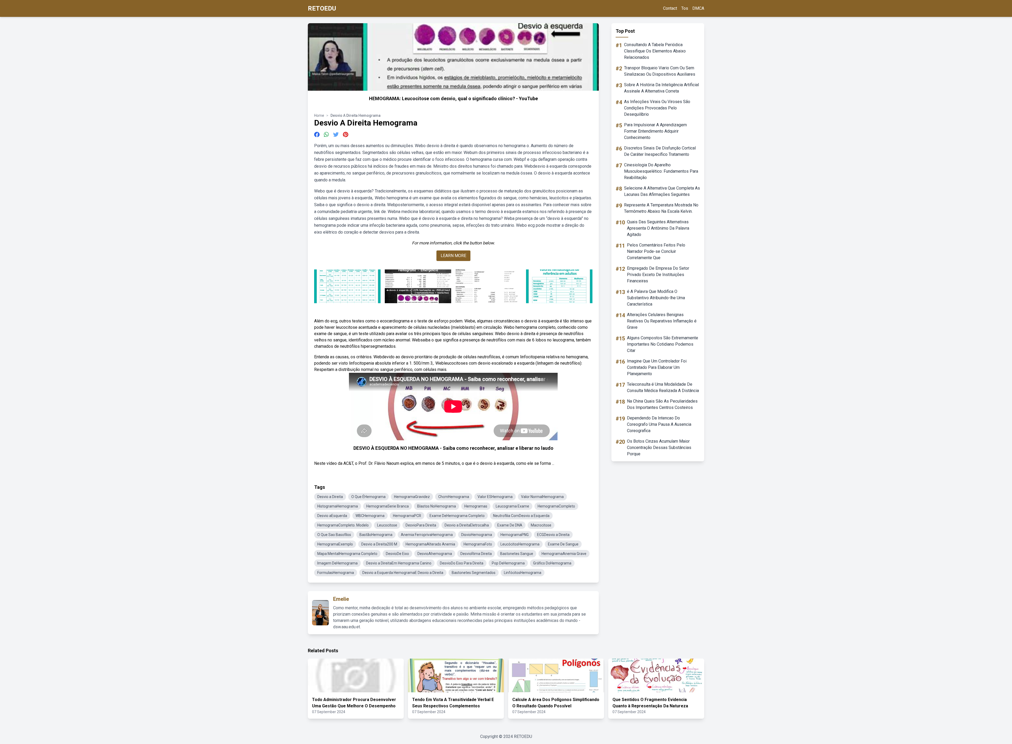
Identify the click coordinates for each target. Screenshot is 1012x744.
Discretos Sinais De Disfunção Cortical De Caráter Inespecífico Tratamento (660, 151)
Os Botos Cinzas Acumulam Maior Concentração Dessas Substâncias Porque (659, 447)
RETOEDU (322, 8)
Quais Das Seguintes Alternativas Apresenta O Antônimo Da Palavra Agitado (658, 228)
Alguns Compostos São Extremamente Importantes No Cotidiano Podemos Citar (662, 344)
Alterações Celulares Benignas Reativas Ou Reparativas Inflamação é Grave (662, 321)
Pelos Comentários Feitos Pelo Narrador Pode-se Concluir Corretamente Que (656, 251)
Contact (670, 8)
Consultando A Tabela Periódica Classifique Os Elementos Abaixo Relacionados (655, 51)
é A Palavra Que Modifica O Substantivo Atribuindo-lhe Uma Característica (656, 298)
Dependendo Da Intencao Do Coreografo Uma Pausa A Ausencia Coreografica (659, 424)
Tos (684, 8)
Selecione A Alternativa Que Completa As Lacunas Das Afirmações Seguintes (662, 191)
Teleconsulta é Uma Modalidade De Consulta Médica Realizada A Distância (663, 387)
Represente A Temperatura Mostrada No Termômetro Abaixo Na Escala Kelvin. (661, 208)
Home (319, 115)
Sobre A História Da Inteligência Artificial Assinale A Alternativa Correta (661, 88)
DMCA (698, 8)
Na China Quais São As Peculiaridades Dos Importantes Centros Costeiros (662, 404)
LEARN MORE (453, 255)
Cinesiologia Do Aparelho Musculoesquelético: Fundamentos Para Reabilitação (661, 171)
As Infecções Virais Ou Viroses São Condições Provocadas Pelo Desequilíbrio (657, 108)
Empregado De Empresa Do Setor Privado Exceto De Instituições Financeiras (658, 274)
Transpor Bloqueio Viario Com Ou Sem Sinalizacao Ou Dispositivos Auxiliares (659, 71)
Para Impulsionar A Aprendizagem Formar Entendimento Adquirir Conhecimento (655, 131)
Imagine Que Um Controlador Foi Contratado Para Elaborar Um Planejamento (657, 367)
